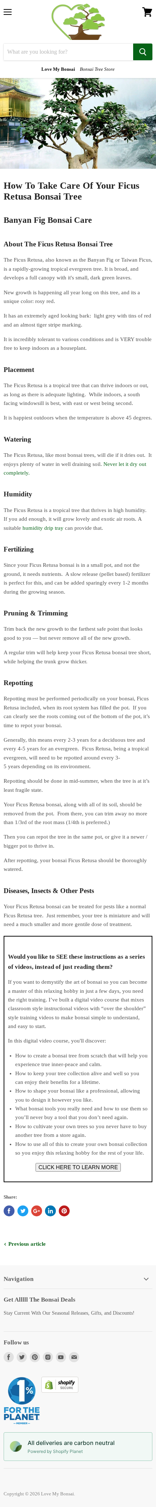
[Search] (142, 52)
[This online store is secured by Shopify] (59, 1391)
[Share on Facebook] (9, 1210)
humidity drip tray (42, 528)
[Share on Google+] (36, 1210)
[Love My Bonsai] (78, 22)
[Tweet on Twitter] (22, 1210)
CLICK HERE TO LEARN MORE (78, 1167)
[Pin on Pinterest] (64, 1210)
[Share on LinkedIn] (50, 1210)
